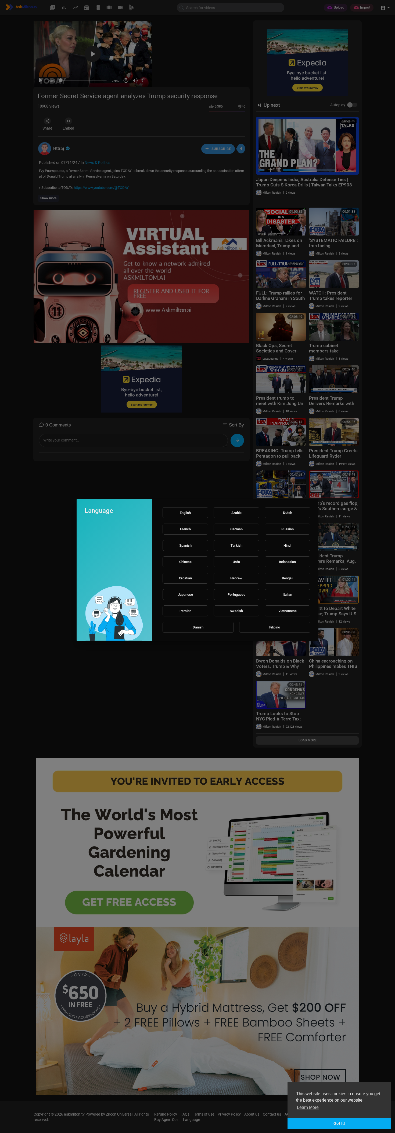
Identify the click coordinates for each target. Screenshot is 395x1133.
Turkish (236, 545)
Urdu (236, 562)
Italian (287, 595)
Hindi (287, 545)
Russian (287, 529)
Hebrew (236, 578)
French (185, 529)
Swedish (236, 611)
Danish (198, 627)
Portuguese (236, 595)
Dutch (287, 513)
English (185, 513)
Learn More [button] (308, 1107)
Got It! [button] (339, 1123)
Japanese (185, 595)
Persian (185, 611)
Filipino (274, 627)
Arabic (236, 513)
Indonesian (287, 562)
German (236, 529)
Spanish (185, 545)
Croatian (185, 578)
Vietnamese (287, 611)
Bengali (287, 578)
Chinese (185, 562)
